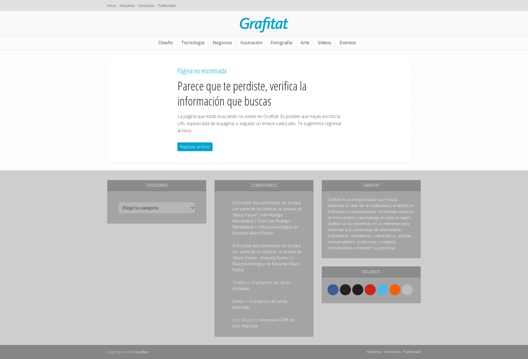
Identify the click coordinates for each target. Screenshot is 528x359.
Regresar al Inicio (195, 146)
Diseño (165, 43)
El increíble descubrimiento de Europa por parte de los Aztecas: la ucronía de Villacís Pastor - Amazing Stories (267, 251)
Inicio (111, 5)
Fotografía (281, 43)
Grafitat (142, 351)
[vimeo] (382, 289)
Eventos (348, 43)
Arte (305, 43)
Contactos (146, 5)
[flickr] (357, 289)
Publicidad (166, 5)
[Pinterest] (370, 289)
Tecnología (192, 43)
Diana (238, 301)
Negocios (222, 43)
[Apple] (407, 289)
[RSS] (394, 289)
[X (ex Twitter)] (345, 289)
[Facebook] (333, 289)
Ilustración (251, 43)
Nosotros (127, 5)
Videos (324, 43)
